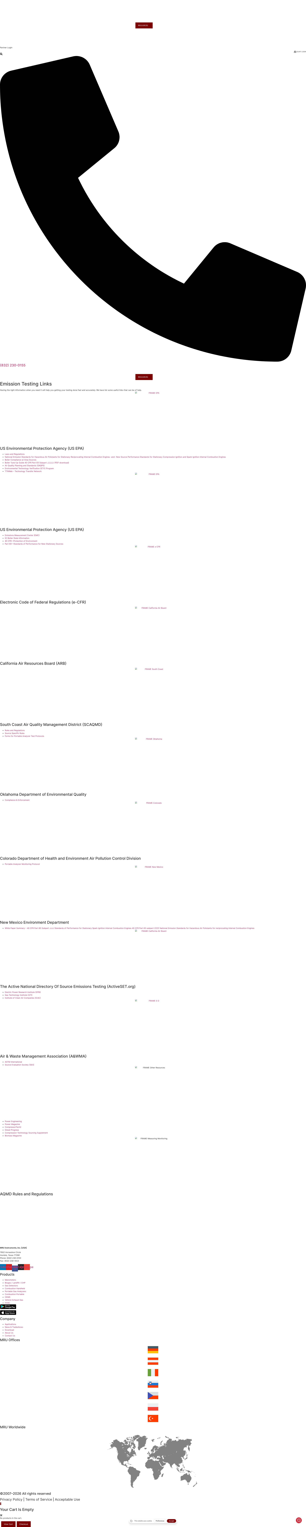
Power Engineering (13, 1121)
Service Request (162, 25)
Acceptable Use (67, 1499)
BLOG (180, 25)
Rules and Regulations (15, 730)
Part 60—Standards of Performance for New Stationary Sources (34, 544)
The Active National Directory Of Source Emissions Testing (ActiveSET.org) (68, 986)
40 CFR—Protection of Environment (21, 541)
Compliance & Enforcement (17, 800)
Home (94, 25)
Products (106, 25)
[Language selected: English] (2, 20)
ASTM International (13, 1062)
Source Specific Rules (14, 733)
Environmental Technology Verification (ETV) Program (29, 468)
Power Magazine (12, 1124)
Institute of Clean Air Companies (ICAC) (23, 998)
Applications (125, 25)
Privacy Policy (11, 1499)
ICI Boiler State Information (17, 538)
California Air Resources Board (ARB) (33, 663)
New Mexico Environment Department (34, 922)
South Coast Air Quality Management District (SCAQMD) (51, 724)
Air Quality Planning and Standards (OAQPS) (25, 465)
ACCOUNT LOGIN (300, 52)
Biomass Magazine (13, 1135)
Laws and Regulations (15, 454)
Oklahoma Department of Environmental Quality (43, 794)
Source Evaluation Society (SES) (19, 1065)
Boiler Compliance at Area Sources (20, 460)
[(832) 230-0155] (153, 361)
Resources (143, 25)
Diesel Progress (12, 1130)
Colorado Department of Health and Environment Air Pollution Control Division (70, 858)
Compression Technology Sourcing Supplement (26, 1133)
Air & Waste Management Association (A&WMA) (43, 1056)
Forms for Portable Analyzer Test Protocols (24, 736)
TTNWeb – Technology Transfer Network (23, 471)
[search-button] (1, 54)
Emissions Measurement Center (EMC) (22, 535)
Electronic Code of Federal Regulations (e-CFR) (43, 602)
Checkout (23, 1524)
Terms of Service (38, 1499)
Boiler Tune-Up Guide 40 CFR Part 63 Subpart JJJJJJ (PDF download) (37, 462)
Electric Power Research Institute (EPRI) (23, 992)
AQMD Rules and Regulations (26, 1194)
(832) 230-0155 (12, 365)
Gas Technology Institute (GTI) (18, 995)
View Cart (8, 1524)
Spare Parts (192, 25)
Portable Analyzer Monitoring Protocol (22, 864)
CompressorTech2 (13, 1127)
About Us (207, 25)
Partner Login (6, 47)
